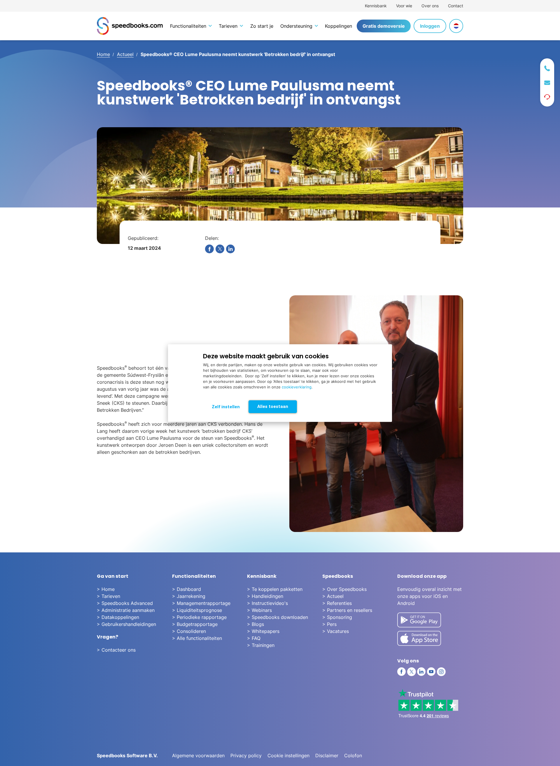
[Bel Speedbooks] (547, 68)
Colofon (353, 755)
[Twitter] (411, 671)
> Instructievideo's (267, 603)
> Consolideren (189, 631)
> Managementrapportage (201, 603)
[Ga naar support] (547, 97)
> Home (106, 589)
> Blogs (255, 624)
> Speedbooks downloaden (277, 617)
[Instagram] (441, 671)
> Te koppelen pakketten (274, 589)
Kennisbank (376, 5)
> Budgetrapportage (195, 624)
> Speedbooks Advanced (125, 603)
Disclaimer (326, 755)
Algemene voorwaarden (198, 755)
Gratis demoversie (384, 26)
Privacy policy (246, 755)
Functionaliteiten (188, 26)
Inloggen (430, 26)
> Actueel (333, 596)
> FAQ (253, 638)
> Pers (329, 624)
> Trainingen (260, 645)
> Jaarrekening (188, 596)
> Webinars (259, 610)
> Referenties (337, 603)
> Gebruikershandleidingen (126, 624)
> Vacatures (335, 631)
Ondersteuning (296, 26)
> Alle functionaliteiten (197, 638)
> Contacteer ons (116, 650)
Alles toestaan (272, 406)
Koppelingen (338, 26)
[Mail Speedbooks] (547, 83)
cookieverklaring (297, 387)
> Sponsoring (337, 617)
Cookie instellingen (288, 755)
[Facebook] (401, 671)
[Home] (130, 26)
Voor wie (404, 5)
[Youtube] (431, 671)
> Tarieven (108, 596)
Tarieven (228, 26)
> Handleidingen (265, 596)
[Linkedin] (421, 671)
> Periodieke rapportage (199, 617)
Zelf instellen (226, 406)
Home (103, 54)
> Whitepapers (263, 631)
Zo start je (261, 26)
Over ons (430, 5)
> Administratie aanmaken (126, 610)
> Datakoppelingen (118, 617)
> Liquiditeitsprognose (197, 610)
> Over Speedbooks (344, 589)
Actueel (125, 54)
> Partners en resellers (347, 610)
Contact (455, 5)
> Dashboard (186, 589)
